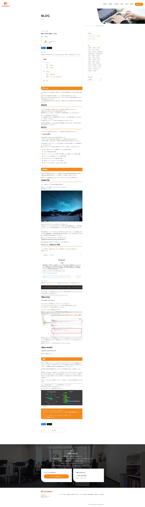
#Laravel (98, 55)
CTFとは (46, 62)
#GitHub (94, 51)
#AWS (94, 47)
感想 (46, 80)
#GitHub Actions (100, 51)
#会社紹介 (90, 70)
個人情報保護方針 (91, 494)
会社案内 (73, 494)
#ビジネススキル (96, 68)
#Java (89, 55)
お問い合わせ (49, 417)
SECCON (53, 111)
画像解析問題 (50, 74)
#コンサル (95, 66)
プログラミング (92, 35)
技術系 (98, 35)
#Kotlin (93, 55)
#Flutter (90, 51)
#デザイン (90, 68)
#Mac (93, 57)
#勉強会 (46, 36)
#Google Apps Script (99, 53)
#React (90, 61)
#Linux (90, 57)
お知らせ (77, 494)
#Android (90, 47)
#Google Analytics (91, 53)
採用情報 (85, 494)
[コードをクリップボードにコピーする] (81, 288)
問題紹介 (47, 71)
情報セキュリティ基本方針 (99, 494)
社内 (89, 38)
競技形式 (49, 67)
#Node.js (90, 59)
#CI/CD (98, 47)
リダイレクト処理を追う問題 (53, 76)
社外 (94, 38)
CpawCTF (49, 120)
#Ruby (94, 61)
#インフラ (90, 66)
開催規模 (49, 65)
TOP (59, 494)
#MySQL (97, 57)
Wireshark (71, 363)
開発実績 (68, 494)
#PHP (99, 59)
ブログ (81, 494)
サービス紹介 (64, 494)
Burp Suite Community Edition (50, 305)
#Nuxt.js (94, 59)
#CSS (89, 49)
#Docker (97, 49)
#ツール (100, 66)
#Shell (98, 61)
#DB (93, 49)
